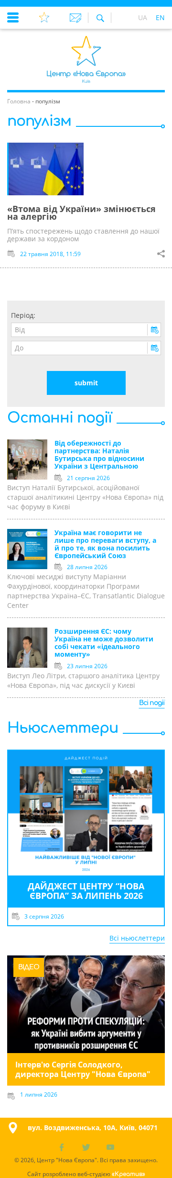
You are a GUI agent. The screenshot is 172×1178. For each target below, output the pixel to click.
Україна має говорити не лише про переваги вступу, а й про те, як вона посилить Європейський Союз (105, 544)
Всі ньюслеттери (137, 937)
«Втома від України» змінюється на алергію (81, 212)
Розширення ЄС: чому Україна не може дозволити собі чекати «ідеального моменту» (103, 643)
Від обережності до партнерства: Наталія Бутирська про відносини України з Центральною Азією (99, 455)
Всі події (151, 703)
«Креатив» (128, 1174)
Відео (28, 967)
